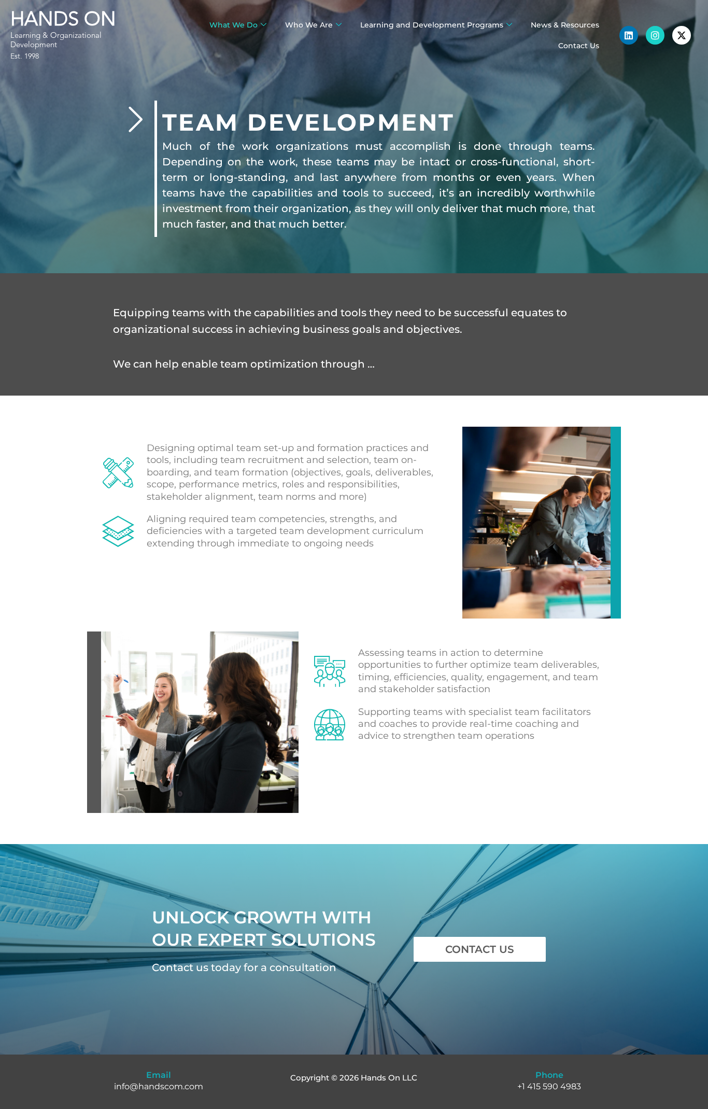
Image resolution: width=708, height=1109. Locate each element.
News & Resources (565, 25)
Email (158, 1075)
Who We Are (309, 25)
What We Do (233, 25)
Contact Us (578, 45)
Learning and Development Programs (431, 25)
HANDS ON (63, 20)
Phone (549, 1075)
